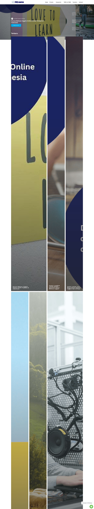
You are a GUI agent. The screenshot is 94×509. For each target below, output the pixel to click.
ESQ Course (17, 18)
